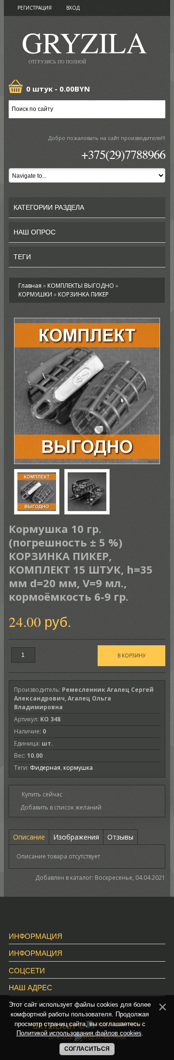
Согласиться (87, 1048)
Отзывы (120, 837)
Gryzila (84, 45)
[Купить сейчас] (38, 794)
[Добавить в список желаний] (58, 807)
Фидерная (45, 768)
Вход (73, 7)
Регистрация (34, 7)
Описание (29, 837)
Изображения (76, 837)
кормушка (78, 768)
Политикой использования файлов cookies (79, 1033)
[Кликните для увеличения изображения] (87, 391)
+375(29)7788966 (123, 154)
